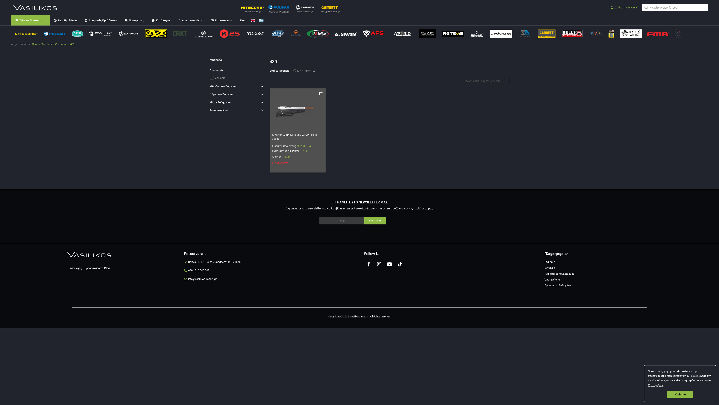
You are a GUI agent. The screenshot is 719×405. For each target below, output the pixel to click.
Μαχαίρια (219, 78)
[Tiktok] (399, 264)
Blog (242, 20)
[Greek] (261, 20)
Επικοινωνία (223, 20)
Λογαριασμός (190, 20)
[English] (253, 20)
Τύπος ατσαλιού (219, 110)
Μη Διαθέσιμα (306, 71)
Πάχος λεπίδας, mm (221, 94)
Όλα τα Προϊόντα (31, 20)
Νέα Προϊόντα (67, 20)
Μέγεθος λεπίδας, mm (223, 86)
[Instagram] (379, 264)
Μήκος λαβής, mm (220, 102)
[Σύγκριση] (321, 93)
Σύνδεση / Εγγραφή (626, 7)
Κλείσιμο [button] (680, 394)
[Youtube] (389, 264)
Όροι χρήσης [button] (656, 385)
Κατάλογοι (163, 20)
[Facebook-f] (369, 264)
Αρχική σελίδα (19, 44)
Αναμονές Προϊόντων (103, 20)
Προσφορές (136, 20)
